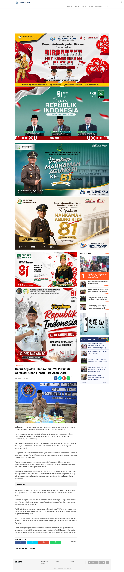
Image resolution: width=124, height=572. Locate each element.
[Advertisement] (62, 19)
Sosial (43, 563)
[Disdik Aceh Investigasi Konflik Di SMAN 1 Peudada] (83, 283)
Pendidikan (98, 6)
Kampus (72, 561)
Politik (91, 6)
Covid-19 (106, 6)
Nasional (84, 6)
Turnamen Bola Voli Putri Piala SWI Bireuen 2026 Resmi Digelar (98, 298)
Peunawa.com (19, 365)
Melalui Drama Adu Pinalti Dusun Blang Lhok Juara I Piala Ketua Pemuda (98, 291)
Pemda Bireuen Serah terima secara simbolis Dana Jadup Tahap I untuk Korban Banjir (97, 306)
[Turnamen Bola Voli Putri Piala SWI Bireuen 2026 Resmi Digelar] (83, 299)
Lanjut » (105, 382)
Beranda (69, 6)
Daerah (77, 6)
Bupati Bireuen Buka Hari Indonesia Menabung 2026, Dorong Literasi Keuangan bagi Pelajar (97, 345)
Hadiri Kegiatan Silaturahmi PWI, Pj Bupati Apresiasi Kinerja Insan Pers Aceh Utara (42, 371)
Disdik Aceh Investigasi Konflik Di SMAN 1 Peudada (98, 282)
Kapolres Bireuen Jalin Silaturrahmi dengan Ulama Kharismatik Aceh (96, 377)
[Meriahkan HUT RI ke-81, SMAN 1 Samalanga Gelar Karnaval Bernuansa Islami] (94, 264)
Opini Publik (44, 561)
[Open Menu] (2, 2)
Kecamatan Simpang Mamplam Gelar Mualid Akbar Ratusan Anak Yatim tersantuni (97, 369)
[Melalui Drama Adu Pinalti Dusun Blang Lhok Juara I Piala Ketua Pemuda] (83, 291)
